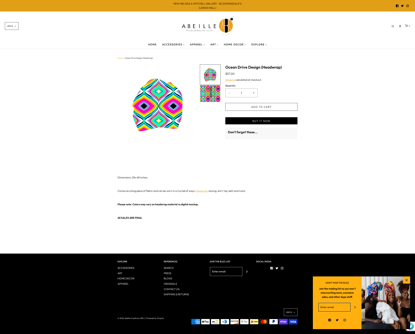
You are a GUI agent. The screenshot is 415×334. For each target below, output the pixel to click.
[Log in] (400, 26)
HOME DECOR (126, 278)
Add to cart (261, 106)
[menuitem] (152, 44)
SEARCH (169, 267)
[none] (210, 74)
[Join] (246, 271)
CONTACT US (171, 289)
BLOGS (168, 278)
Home (120, 58)
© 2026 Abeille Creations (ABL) (131, 318)
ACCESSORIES (126, 267)
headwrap (201, 190)
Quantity (230, 85)
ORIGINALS (170, 283)
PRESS (167, 273)
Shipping (230, 79)
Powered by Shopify (155, 318)
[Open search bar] (393, 26)
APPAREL (123, 283)
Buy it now (261, 121)
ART (120, 273)
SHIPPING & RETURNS (176, 294)
